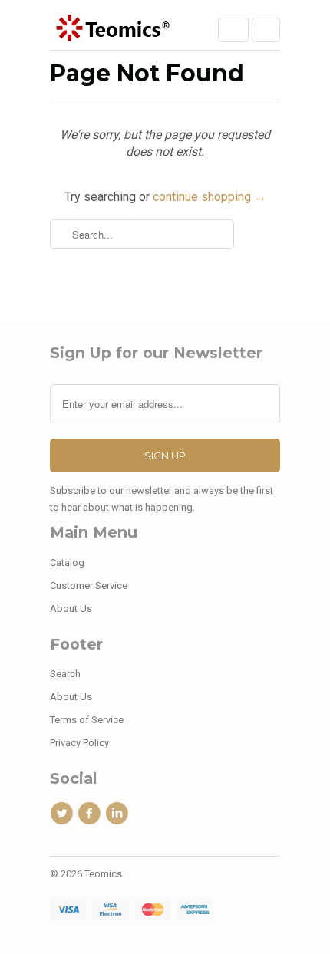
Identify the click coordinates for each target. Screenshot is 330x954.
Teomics (103, 874)
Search (65, 673)
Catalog (67, 562)
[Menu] (233, 30)
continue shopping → (209, 196)
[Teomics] (111, 31)
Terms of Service (87, 719)
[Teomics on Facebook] (91, 813)
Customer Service (88, 585)
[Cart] (266, 30)
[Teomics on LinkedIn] (120, 813)
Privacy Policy (79, 742)
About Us (71, 608)
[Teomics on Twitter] (64, 813)
